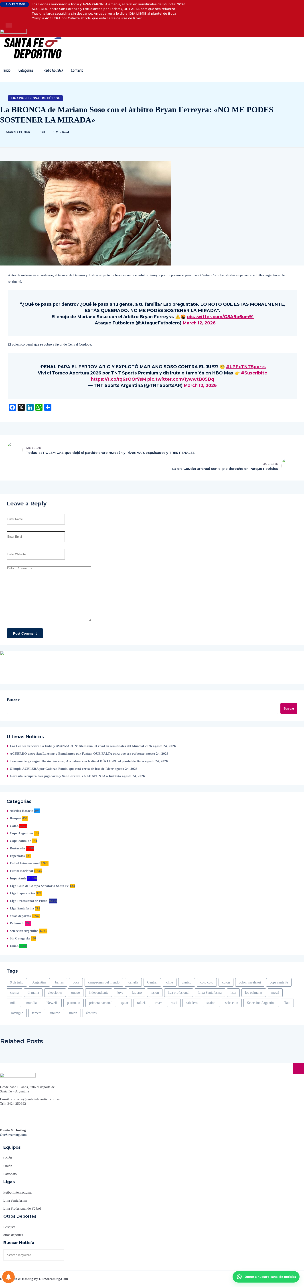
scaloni (211, 1003)
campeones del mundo (104, 982)
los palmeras (253, 992)
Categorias (25, 70)
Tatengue (16, 1013)
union (73, 1013)
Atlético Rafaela (21, 810)
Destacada (17, 848)
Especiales (17, 856)
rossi (174, 1003)
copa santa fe (279, 982)
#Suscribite (254, 373)
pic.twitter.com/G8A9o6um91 (220, 316)
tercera (36, 1013)
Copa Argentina (21, 833)
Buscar (13, 699)
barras (59, 982)
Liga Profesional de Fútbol (35, 98)
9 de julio (16, 982)
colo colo (206, 982)
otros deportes (20, 916)
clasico (186, 982)
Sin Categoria (20, 938)
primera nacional (100, 1003)
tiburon (55, 1013)
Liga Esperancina (22, 893)
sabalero (192, 1003)
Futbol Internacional (25, 863)
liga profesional (178, 992)
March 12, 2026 (199, 323)
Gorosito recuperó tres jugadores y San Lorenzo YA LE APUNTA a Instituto (65, 776)
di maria (33, 992)
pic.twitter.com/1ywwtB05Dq (180, 379)
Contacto (77, 70)
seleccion (231, 1003)
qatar (124, 1003)
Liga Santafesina (22, 908)
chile (169, 982)
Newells (52, 1003)
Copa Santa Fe (20, 841)
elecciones (55, 992)
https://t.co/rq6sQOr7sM (118, 379)
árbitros (91, 1013)
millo (13, 1003)
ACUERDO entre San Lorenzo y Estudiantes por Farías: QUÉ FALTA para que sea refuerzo (103, 9)
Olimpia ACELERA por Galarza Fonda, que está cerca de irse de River (87, 18)
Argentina (39, 982)
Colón (14, 826)
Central (152, 982)
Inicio (7, 70)
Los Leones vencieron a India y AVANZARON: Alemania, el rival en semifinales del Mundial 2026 (108, 4)
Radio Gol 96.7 (53, 70)
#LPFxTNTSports (246, 366)
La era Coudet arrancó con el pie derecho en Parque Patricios (225, 469)
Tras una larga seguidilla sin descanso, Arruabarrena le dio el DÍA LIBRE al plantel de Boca (104, 14)
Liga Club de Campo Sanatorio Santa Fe (39, 886)
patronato (73, 1003)
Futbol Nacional (21, 871)
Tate (287, 1003)
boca (76, 982)
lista (233, 992)
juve (120, 992)
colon (226, 982)
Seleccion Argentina (261, 1003)
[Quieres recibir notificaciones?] (8, 1277)
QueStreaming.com (13, 1134)
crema (14, 992)
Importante (18, 878)
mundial (32, 1003)
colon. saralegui (250, 982)
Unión (14, 946)
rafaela (141, 1003)
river (158, 1003)
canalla (133, 982)
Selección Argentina (24, 931)
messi (275, 992)
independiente (98, 992)
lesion (155, 992)
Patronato (17, 923)
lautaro (137, 992)
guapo (75, 992)
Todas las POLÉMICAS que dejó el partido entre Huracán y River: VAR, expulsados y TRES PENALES (110, 452)
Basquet (15, 818)
